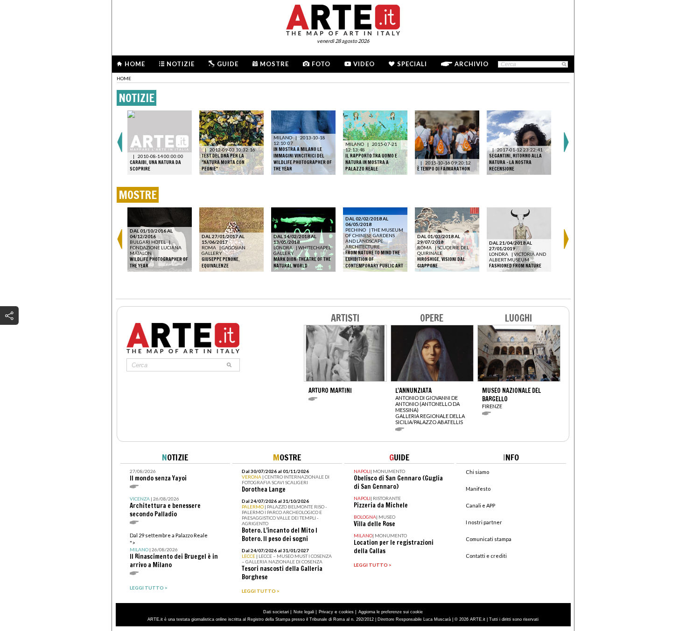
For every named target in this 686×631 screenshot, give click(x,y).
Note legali (304, 612)
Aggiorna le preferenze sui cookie (390, 612)
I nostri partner (484, 522)
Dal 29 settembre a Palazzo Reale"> (174, 550)
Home (135, 64)
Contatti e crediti (486, 556)
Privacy (326, 612)
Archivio (472, 64)
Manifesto (478, 489)
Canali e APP (480, 505)
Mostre (274, 64)
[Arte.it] (343, 18)
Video (364, 64)
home (124, 78)
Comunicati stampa (488, 539)
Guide (227, 64)
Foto (321, 64)
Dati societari (276, 612)
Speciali (412, 64)
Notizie (181, 64)
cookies (346, 612)
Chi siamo (477, 472)
